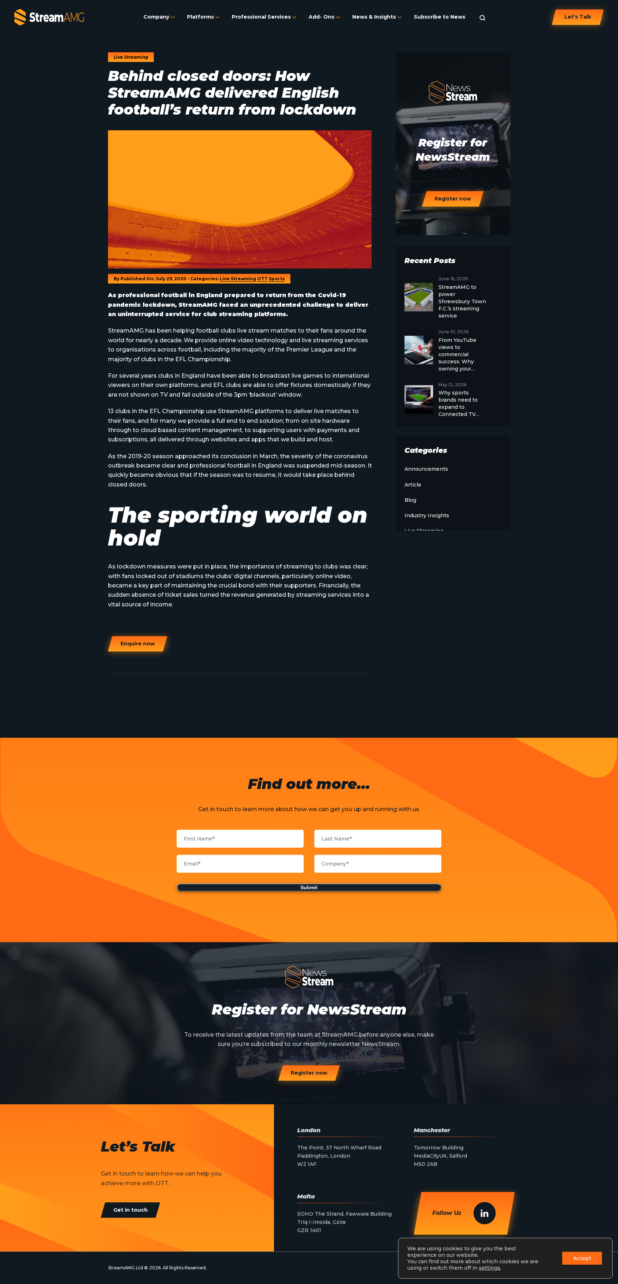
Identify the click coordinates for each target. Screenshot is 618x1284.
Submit (309, 887)
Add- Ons (321, 17)
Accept (582, 1258)
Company (156, 17)
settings (489, 1268)
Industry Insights (426, 515)
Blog (410, 500)
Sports (277, 278)
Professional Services (261, 17)
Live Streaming (238, 278)
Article (412, 484)
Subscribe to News (439, 17)
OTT (262, 278)
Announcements (426, 469)
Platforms (200, 17)
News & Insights (374, 17)
